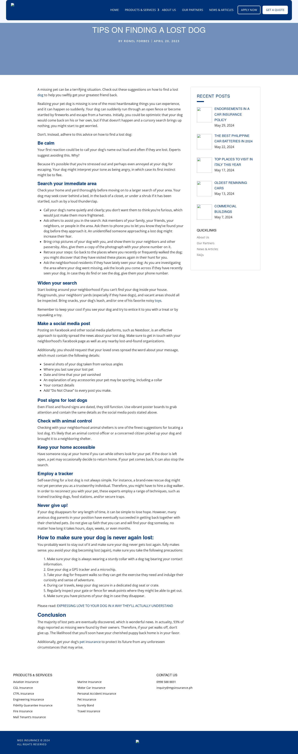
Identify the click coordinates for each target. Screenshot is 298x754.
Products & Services (140, 10)
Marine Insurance (89, 682)
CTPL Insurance (23, 693)
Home (114, 10)
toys (158, 300)
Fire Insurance (23, 711)
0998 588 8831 (166, 682)
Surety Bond (85, 705)
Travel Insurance (88, 711)
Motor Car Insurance (91, 688)
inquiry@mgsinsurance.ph (175, 688)
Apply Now (249, 10)
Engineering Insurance (28, 699)
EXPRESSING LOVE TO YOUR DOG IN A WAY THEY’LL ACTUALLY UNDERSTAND (115, 606)
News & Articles (221, 10)
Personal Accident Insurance (96, 693)
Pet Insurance (86, 699)
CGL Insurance (23, 688)
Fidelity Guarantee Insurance (33, 705)
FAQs (200, 255)
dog (40, 95)
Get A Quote (275, 10)
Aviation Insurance (26, 682)
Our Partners (192, 10)
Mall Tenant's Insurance (29, 717)
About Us (169, 10)
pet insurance (90, 642)
